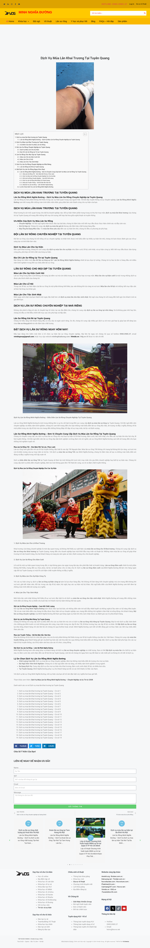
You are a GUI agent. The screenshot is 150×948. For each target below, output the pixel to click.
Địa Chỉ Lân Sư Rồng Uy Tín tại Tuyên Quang (34, 152)
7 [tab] (80, 865)
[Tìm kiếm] (145, 13)
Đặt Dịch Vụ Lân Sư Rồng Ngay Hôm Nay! (31, 169)
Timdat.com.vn (118, 879)
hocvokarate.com (108, 882)
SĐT (15, 776)
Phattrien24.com (108, 884)
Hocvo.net (121, 887)
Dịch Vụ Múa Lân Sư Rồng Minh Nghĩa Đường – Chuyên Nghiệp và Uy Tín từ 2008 (62, 680)
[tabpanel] (28, 833)
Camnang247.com (109, 887)
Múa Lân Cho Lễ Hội (26, 159)
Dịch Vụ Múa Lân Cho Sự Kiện (29, 149)
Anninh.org (106, 876)
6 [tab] (78, 865)
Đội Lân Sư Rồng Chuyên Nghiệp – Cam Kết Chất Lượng (38, 178)
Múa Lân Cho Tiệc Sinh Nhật (29, 162)
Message (17, 792)
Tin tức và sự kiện (44, 908)
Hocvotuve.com (122, 882)
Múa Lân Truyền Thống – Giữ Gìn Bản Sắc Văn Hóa (37, 182)
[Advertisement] (75, 39)
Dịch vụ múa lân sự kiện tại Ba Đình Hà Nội (91, 831)
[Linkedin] (8, 4)
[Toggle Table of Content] (84, 134)
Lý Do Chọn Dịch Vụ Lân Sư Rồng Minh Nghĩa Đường (36, 187)
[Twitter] (4, 4)
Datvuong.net (107, 879)
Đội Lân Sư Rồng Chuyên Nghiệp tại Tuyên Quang (33, 147)
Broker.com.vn (116, 876)
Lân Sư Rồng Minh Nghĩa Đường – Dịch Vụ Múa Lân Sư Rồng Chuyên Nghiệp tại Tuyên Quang (50, 139)
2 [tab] (70, 865)
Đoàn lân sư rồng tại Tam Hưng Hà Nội (28, 831)
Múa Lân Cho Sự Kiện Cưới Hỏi (30, 157)
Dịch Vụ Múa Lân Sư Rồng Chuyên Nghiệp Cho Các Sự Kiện (39, 176)
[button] (114, 4)
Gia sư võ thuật (141, 4)
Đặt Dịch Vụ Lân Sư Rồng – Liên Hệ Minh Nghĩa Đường (38, 184)
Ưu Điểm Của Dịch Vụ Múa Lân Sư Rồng (32, 145)
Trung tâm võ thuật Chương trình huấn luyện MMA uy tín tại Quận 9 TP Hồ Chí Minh (121, 843)
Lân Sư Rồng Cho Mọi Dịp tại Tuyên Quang (31, 154)
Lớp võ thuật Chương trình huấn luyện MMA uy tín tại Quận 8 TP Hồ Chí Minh (59, 843)
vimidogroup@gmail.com (24, 337)
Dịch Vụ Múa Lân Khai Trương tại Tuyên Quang (32, 142)
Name (16, 768)
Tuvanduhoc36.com (109, 892)
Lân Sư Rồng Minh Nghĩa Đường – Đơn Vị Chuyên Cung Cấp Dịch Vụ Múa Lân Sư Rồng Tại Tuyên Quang (53, 172)
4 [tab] (74, 865)
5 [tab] (76, 865)
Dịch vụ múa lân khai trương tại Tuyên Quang (32, 137)
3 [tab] (72, 865)
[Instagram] (12, 4)
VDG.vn (113, 889)
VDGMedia (126, 941)
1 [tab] (68, 865)
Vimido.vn (75, 337)
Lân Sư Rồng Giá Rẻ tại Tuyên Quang (32, 167)
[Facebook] (15, 4)
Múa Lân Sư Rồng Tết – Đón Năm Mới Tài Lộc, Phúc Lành (38, 174)
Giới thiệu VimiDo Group (82, 902)
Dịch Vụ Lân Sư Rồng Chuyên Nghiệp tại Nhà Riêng (34, 164)
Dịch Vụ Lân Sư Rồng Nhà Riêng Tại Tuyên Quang (36, 180)
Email (16, 784)
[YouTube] (19, 4)
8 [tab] (82, 865)
